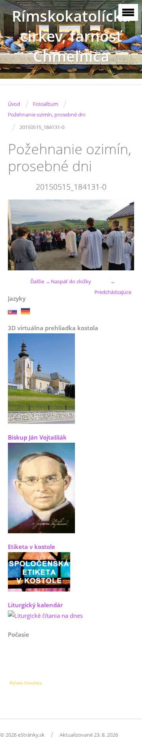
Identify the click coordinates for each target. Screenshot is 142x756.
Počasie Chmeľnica (26, 683)
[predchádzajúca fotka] (21, 235)
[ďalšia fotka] (121, 235)
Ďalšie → (40, 281)
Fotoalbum (45, 103)
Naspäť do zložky (71, 281)
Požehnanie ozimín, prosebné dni (47, 114)
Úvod (14, 103)
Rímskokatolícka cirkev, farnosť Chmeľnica (71, 36)
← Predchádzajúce (112, 287)
